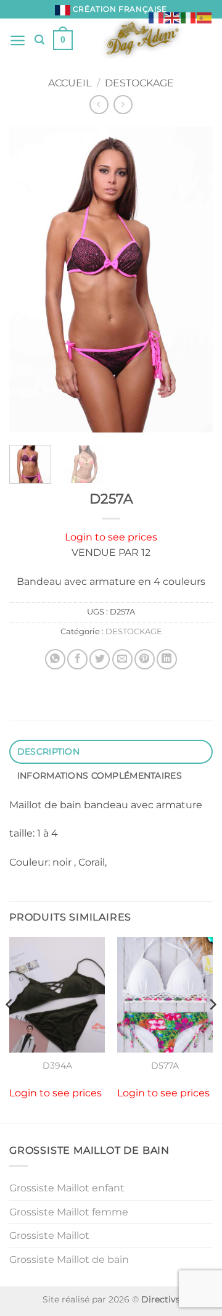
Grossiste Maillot (49, 1235)
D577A (165, 1065)
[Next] (193, 279)
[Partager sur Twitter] (99, 659)
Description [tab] (48, 751)
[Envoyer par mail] (122, 659)
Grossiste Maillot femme (68, 1212)
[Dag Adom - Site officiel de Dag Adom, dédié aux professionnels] (143, 40)
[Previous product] (123, 104)
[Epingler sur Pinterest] (144, 659)
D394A (57, 1065)
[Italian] (189, 17)
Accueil (69, 83)
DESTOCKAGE (139, 83)
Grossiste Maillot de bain (69, 1259)
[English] (173, 17)
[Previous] (29, 279)
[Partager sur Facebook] (77, 659)
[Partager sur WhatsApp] (55, 659)
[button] (17, 40)
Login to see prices (111, 537)
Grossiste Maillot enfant (67, 1188)
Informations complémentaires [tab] (99, 775)
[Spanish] (205, 17)
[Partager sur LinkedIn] (167, 659)
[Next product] (99, 104)
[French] (157, 17)
